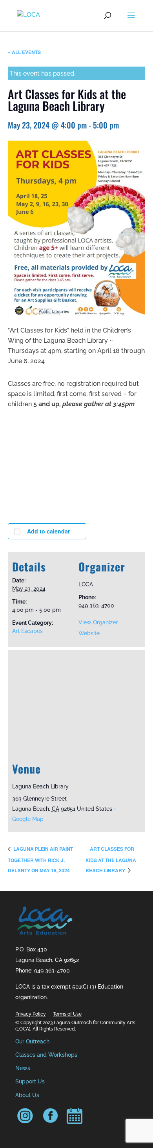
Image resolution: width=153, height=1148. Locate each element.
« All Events (24, 52)
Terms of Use (67, 1014)
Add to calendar (48, 531)
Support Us (30, 1081)
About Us (27, 1095)
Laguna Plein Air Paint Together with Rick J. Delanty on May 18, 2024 (40, 859)
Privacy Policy (30, 1014)
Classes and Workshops (46, 1055)
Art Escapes (27, 631)
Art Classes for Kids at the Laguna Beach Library (111, 859)
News (22, 1068)
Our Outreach (32, 1041)
